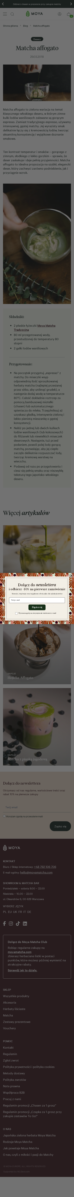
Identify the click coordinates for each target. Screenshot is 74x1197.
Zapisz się (37, 607)
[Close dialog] (71, 575)
